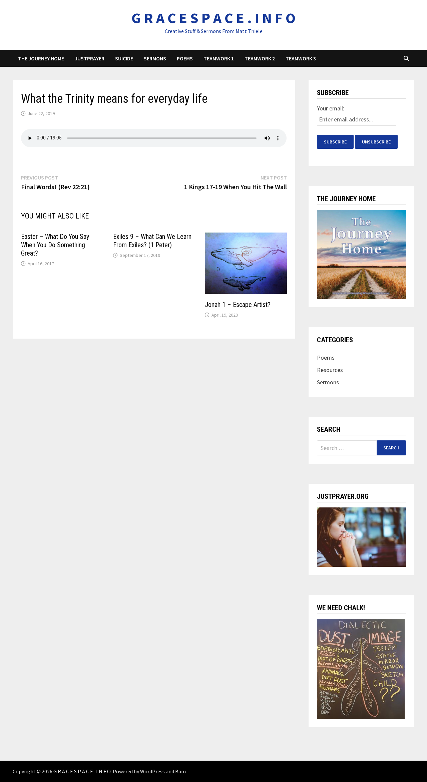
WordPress (152, 771)
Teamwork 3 (301, 58)
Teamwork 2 (260, 58)
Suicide (124, 58)
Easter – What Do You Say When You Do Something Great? (55, 245)
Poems (185, 58)
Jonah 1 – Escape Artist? (238, 305)
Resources (330, 370)
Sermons (155, 58)
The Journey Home (41, 58)
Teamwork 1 (218, 58)
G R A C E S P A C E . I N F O (213, 18)
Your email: (330, 108)
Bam (180, 771)
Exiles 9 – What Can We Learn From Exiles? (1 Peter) (152, 241)
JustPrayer (89, 58)
